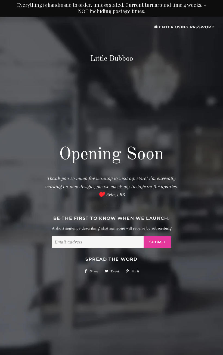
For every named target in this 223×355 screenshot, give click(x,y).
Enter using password (186, 27)
